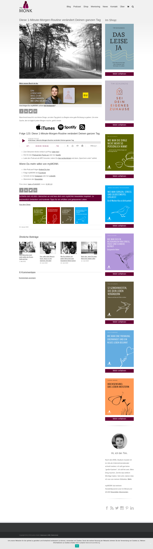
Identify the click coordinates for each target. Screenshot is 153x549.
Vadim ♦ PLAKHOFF (34, 184)
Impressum (43, 535)
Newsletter (39, 179)
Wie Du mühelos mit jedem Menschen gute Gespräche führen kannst (68, 258)
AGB (49, 535)
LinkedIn (52, 176)
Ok (77, 546)
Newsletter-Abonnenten (119, 492)
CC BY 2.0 (49, 184)
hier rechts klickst (64, 158)
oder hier (55, 152)
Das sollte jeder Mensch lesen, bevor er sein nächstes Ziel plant (47, 258)
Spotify (58, 155)
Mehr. (130, 479)
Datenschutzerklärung (93, 542)
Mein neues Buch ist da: (28, 83)
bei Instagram (49, 106)
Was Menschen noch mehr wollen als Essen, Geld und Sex (26, 257)
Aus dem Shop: (25, 204)
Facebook (42, 173)
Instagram (38, 176)
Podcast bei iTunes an (40, 155)
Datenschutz (54, 535)
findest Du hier (44, 169)
